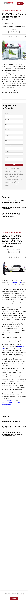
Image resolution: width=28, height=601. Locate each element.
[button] (3, 3)
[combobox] (14, 154)
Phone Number (8, 130)
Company (7, 135)
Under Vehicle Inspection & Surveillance (11, 10)
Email (6, 124)
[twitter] (14, 36)
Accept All (14, 598)
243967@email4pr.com (8, 400)
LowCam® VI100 (16, 282)
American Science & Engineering (17, 26)
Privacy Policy (22, 594)
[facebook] (9, 36)
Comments (7, 157)
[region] (14, 596)
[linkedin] (11, 36)
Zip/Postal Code (9, 146)
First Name (8, 113)
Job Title (7, 140)
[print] (25, 36)
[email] (18, 36)
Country (7, 151)
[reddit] (16, 36)
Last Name (8, 119)
